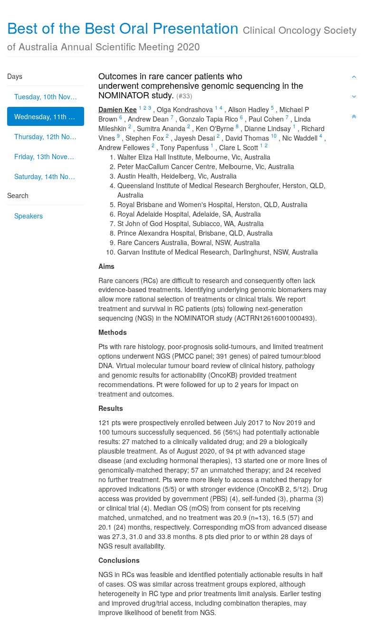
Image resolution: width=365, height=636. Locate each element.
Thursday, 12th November (49, 136)
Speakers (28, 215)
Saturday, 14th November (49, 176)
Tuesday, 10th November (49, 96)
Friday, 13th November (48, 156)
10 (274, 135)
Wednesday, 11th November (49, 116)
